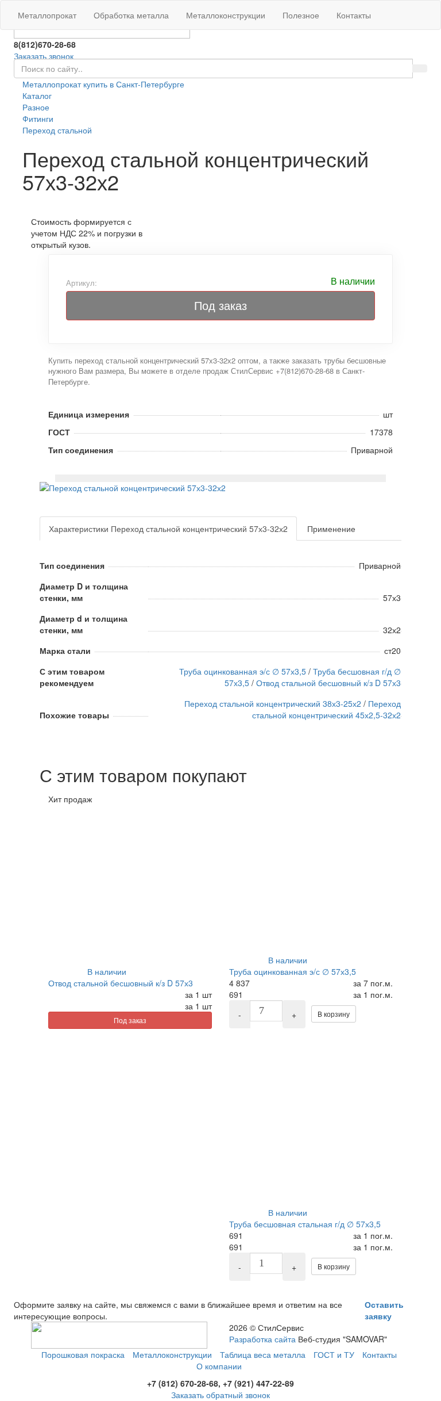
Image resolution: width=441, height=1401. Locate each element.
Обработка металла (131, 15)
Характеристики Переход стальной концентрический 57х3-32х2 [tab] (168, 528)
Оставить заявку (384, 1310)
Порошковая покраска (83, 1354)
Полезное (301, 15)
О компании (219, 1366)
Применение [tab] (331, 528)
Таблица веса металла (262, 1354)
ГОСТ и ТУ (334, 1354)
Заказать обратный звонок (220, 1394)
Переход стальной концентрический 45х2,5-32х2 (326, 709)
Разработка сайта (262, 1339)
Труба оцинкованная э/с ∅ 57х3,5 (242, 671)
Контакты (353, 15)
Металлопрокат (47, 15)
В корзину (334, 1014)
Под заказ (220, 305)
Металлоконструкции (225, 15)
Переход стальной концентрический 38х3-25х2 (272, 703)
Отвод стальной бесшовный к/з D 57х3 (328, 682)
